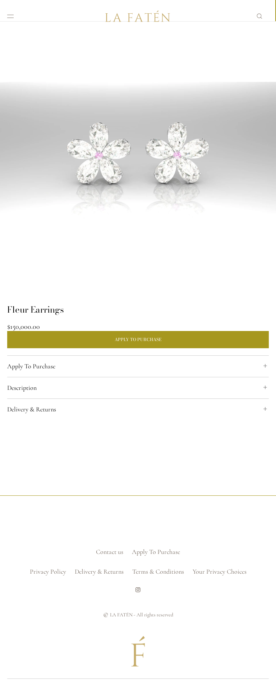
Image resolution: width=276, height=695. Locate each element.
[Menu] (16, 16)
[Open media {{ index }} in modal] (138, 159)
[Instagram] (138, 592)
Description (22, 388)
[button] (259, 16)
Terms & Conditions (158, 571)
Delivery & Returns (31, 409)
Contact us (109, 552)
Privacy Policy (48, 571)
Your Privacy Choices (220, 571)
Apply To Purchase (31, 366)
